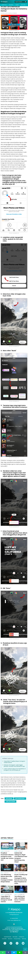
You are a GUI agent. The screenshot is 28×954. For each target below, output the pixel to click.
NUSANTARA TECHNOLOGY (15, 912)
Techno (11, 5)
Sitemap (24, 938)
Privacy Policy (17, 938)
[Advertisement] (14, 820)
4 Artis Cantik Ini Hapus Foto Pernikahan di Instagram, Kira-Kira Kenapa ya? (14, 769)
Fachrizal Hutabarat (12, 13)
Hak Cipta (15, 936)
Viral (2, 872)
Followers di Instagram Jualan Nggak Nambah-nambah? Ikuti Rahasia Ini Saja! (14, 765)
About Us (10, 938)
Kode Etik (4, 938)
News (15, 894)
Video (17, 5)
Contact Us (21, 936)
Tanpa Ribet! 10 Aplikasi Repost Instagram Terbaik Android (14, 761)
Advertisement (7, 936)
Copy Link (25, 953)
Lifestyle (4, 5)
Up (25, 949)
